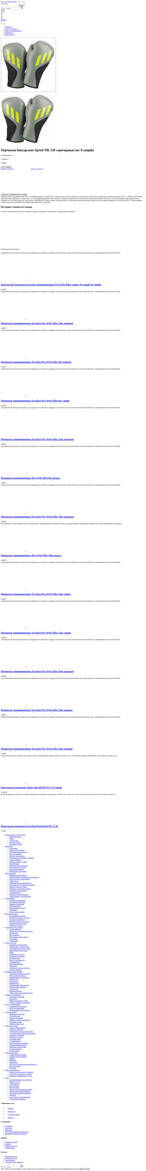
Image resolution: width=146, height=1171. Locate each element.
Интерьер (12, 1060)
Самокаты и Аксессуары (18, 945)
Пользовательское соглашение (16, 1134)
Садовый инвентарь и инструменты (22, 1033)
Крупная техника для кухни (19, 918)
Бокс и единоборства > (14, 31)
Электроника (10, 898)
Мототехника (14, 1087)
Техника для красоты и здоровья (21, 1072)
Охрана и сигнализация (18, 891)
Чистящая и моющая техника (20, 889)
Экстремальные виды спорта (19, 949)
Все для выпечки (15, 854)
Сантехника (13, 941)
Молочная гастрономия (18, 871)
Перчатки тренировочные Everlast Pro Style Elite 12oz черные (37, 748)
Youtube (10, 1108)
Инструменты (14, 935)
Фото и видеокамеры (17, 912)
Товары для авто (11, 1146)
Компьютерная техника (13, 972)
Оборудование (10, 873)
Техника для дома (15, 925)
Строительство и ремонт (14, 927)
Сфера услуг (13, 881)
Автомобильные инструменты (20, 1080)
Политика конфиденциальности (17, 1132)
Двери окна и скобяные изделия (21, 931)
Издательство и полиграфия (19, 879)
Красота (8, 1144)
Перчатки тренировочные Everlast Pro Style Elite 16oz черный (37, 323)
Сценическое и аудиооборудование (22, 885)
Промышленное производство (20, 883)
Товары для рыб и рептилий (19, 1003)
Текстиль (12, 1068)
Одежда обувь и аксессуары (15, 835)
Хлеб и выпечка (15, 860)
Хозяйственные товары (17, 1055)
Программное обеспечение (19, 985)
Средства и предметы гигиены (20, 1074)
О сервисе (9, 1126)
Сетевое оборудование (17, 987)
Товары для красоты (12, 1070)
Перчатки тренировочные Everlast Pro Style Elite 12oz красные (37, 439)
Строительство (14, 893)
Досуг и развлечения (12, 1004)
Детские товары (11, 1012)
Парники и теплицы (16, 1035)
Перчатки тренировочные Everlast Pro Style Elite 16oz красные (37, 671)
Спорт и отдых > (12, 29)
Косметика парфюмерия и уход (20, 1076)
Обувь (11, 839)
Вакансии (8, 1130)
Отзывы (24, 194)
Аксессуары (13, 840)
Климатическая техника (18, 923)
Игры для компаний (16, 1008)
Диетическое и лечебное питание (21, 858)
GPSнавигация (14, 906)
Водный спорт (14, 958)
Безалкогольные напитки (18, 866)
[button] (73, 119)
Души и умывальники (17, 1028)
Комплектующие (15, 991)
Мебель (12, 1059)
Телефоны (13, 910)
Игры (11, 952)
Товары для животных (13, 995)
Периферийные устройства (19, 977)
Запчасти (12, 1095)
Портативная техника (17, 908)
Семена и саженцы (16, 1030)
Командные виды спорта (18, 950)
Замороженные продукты (18, 852)
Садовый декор (15, 1039)
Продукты (9, 846)
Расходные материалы (17, 976)
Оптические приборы (17, 902)
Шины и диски (14, 1082)
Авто (7, 1078)
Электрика (13, 939)
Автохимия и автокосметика (19, 1097)
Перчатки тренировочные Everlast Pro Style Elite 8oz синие (35, 400)
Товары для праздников (18, 1057)
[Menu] (3, 22)
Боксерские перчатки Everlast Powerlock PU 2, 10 (29, 826)
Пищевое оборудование (18, 875)
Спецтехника (14, 1086)
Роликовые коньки (16, 964)
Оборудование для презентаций (21, 993)
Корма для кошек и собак (18, 1001)
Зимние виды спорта (17, 954)
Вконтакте (11, 1111)
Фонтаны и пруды (16, 1037)
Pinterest (10, 1117)
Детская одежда (15, 842)
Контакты (8, 1128)
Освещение (13, 1062)
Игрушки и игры (15, 1022)
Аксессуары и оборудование (19, 1091)
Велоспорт (13, 966)
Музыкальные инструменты (19, 1010)
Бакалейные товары (16, 869)
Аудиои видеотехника (17, 900)
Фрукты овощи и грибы (18, 862)
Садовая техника (15, 1049)
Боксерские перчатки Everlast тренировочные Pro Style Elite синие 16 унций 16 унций (51, 284)
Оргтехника (13, 981)
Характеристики (15, 194)
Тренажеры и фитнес (17, 956)
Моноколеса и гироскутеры (19, 947)
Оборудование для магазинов (20, 896)
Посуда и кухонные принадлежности (22, 1064)
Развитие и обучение (17, 1014)
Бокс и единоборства (17, 960)
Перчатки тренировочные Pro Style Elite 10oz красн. (31, 555)
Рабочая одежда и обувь (18, 887)
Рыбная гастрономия (17, 850)
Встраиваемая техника (17, 916)
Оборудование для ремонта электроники (24, 877)
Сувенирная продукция (18, 1006)
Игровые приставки (16, 904)
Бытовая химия (15, 1066)
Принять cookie (84, 1169)
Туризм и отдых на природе (19, 968)
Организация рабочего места (19, 974)
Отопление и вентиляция (18, 937)
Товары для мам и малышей (19, 1020)
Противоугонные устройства (20, 1093)
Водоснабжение (15, 929)
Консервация (14, 864)
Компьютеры (14, 983)
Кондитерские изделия (17, 867)
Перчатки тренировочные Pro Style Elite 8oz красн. (30, 478)
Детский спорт (14, 1016)
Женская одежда (15, 837)
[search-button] (3, 11)
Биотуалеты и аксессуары (18, 1043)
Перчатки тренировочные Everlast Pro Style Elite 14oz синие (36, 594)
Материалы (13, 933)
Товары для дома (11, 1053)
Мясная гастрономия (17, 856)
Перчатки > (10, 33)
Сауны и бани (14, 1051)
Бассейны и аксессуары (18, 1047)
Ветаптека (13, 999)
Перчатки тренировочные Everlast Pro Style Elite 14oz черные (37, 710)
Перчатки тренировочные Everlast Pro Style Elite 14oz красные (37, 516)
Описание (5, 194)
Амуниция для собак (17, 997)
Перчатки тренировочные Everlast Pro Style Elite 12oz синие (36, 632)
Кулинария (13, 848)
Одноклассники (13, 1114)
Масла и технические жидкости (20, 1089)
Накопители (13, 979)
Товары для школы (16, 1018)
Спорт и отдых (10, 943)
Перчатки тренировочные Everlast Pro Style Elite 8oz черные (36, 362)
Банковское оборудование (18, 895)
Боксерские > (10, 34)
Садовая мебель (15, 1041)
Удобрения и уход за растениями (21, 1032)
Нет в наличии (6, 167)
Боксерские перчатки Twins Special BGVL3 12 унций (31, 787)
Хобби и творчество (16, 1024)
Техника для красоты (17, 920)
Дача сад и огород (11, 1026)
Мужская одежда (15, 844)
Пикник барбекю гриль (18, 1045)
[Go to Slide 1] (28, 64)
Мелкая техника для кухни (19, 922)
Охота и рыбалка (15, 970)
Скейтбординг (14, 962)
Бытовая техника (11, 914)
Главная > (9, 27)
